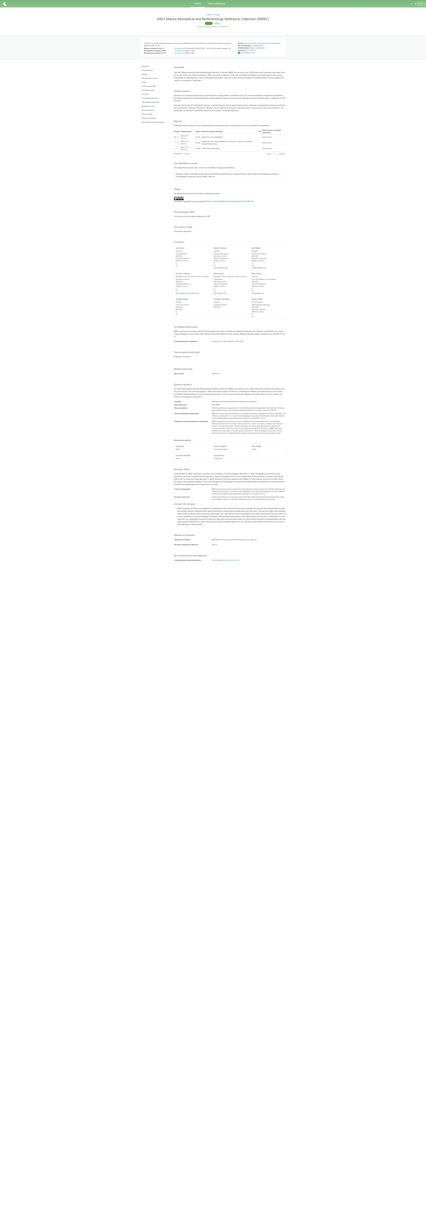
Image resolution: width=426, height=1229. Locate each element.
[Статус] (411, 4)
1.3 (177, 143)
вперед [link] (282, 154)
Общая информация (216, 3)
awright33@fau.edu (259, 268)
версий (216, 108)
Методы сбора (147, 114)
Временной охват (148, 106)
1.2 (177, 148)
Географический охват (150, 98)
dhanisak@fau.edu (182, 293)
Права (144, 82)
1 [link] (275, 154)
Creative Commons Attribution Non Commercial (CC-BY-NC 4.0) (229, 201)
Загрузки (200, 108)
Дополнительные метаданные (153, 122)
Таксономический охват (150, 102)
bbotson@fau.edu (220, 293)
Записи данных (147, 70)
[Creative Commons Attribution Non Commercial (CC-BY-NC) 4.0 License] (179, 198)
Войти (421, 4)
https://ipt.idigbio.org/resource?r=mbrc (225, 560)
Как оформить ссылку (150, 78)
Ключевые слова (148, 90)
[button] (415, 4)
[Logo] (4, 3)
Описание (145, 66)
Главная (197, 3)
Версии (144, 74)
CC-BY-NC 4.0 (251, 50)
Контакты (145, 94)
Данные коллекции (149, 118)
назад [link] (269, 154)
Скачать (179, 48)
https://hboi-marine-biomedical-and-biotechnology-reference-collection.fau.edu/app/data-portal (278, 43)
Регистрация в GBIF (149, 86)
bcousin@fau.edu (258, 293)
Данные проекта (148, 110)
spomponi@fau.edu (221, 268)
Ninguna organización (257, 48)
